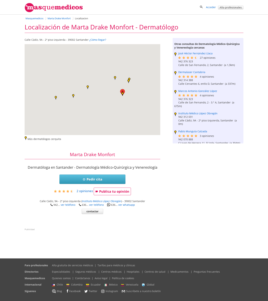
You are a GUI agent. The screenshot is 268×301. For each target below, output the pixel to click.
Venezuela (132, 284)
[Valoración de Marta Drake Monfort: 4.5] (65, 191)
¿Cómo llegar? (97, 39)
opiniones (85, 191)
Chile (60, 284)
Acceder (211, 7)
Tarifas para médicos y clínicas (116, 265)
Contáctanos (82, 278)
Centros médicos (111, 271)
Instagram (112, 291)
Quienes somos (61, 278)
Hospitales (133, 271)
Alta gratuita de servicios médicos (72, 265)
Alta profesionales (231, 7)
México (113, 284)
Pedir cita (94, 179)
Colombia (77, 284)
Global (150, 284)
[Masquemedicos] (54, 11)
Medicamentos (179, 271)
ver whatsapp (126, 204)
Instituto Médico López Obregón (101, 201)
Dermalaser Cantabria (191, 72)
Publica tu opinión (114, 191)
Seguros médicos (85, 271)
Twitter (93, 291)
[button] (56, 98)
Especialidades (61, 271)
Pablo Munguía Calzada (192, 131)
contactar (92, 211)
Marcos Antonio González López (197, 91)
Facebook (75, 291)
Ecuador (96, 284)
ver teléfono (68, 204)
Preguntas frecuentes (207, 271)
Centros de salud (155, 271)
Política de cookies (123, 278)
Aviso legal (101, 278)
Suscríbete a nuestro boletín (143, 291)
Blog (59, 291)
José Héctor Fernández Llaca (195, 53)
